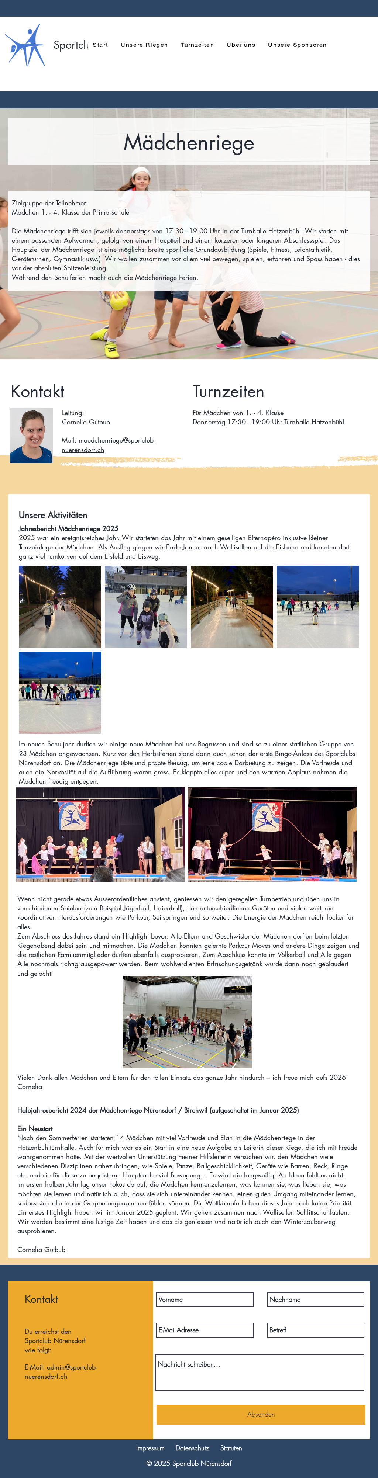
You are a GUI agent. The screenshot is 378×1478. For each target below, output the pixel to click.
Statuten (231, 1447)
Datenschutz (192, 1447)
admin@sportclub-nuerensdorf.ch (61, 1372)
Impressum (150, 1447)
